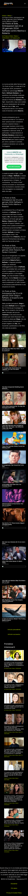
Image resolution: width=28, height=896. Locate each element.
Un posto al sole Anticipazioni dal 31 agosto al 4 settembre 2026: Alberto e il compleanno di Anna (14, 664)
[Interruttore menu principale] (25, 3)
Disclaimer (14, 883)
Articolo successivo (14, 634)
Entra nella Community (14, 166)
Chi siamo (14, 888)
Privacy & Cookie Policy (14, 893)
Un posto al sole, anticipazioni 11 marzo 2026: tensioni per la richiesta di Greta (13, 707)
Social (5, 732)
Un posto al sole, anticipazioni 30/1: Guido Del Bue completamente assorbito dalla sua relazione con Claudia (14, 728)
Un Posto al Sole (7, 36)
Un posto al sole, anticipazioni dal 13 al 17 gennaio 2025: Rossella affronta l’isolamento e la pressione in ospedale (13, 751)
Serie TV (20, 732)
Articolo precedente (14, 629)
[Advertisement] (14, 69)
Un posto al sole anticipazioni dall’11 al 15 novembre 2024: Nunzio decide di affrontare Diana (13, 774)
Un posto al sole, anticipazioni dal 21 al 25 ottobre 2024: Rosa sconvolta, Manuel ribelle (14, 821)
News (16, 36)
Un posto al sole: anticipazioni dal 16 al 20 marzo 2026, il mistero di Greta (13, 686)
